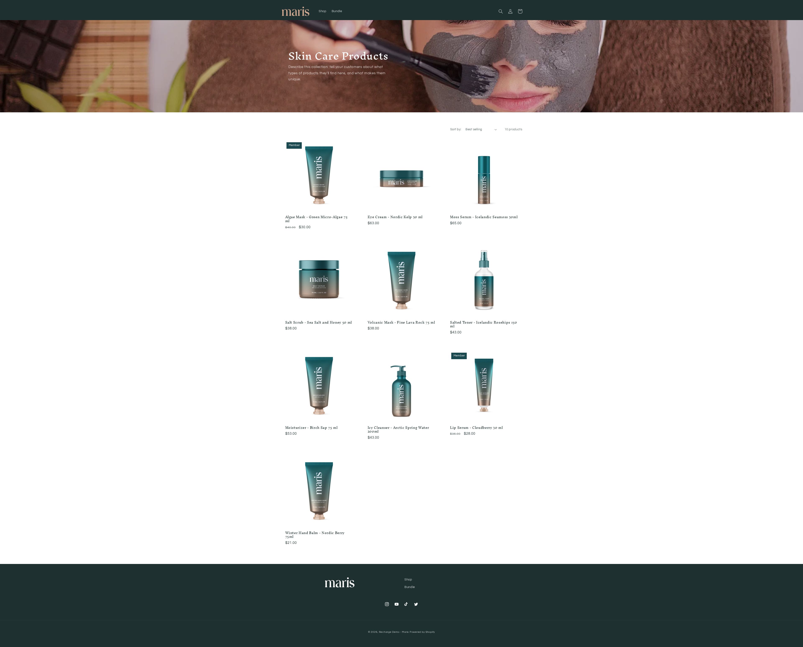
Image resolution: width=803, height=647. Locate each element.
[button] (501, 11)
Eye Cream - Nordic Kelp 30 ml (395, 217)
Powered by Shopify (422, 632)
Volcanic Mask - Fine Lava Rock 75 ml (401, 322)
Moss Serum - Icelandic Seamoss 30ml (484, 217)
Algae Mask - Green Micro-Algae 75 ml (316, 219)
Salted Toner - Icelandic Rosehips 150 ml (483, 324)
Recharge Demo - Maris (394, 632)
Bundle (409, 587)
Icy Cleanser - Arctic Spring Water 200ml (398, 430)
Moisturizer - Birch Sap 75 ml (311, 428)
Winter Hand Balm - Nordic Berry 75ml (315, 535)
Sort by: (455, 129)
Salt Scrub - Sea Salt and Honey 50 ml (318, 322)
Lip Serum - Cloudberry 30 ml (476, 428)
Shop (408, 579)
